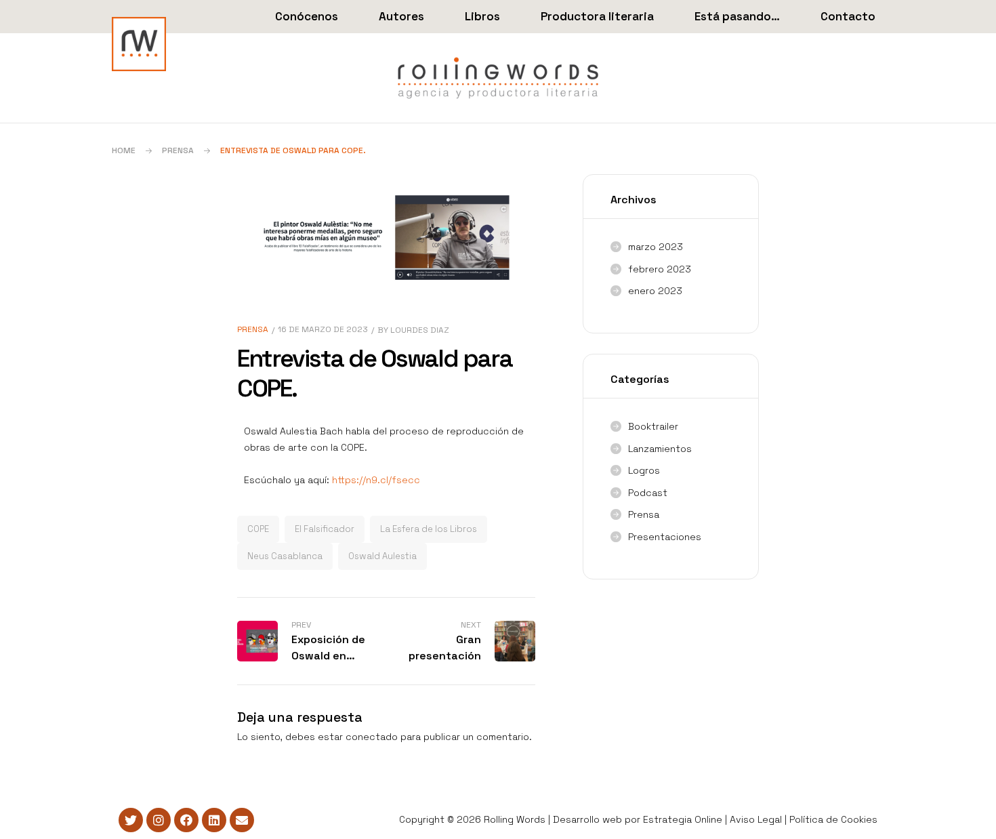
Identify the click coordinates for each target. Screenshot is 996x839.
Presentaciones (664, 537)
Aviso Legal (756, 819)
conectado (372, 737)
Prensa (178, 150)
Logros (644, 470)
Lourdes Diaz (419, 330)
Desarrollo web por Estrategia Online (637, 819)
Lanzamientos (660, 449)
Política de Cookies (833, 819)
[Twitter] (131, 820)
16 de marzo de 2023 (323, 329)
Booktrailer (653, 426)
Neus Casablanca (285, 556)
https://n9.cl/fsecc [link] (376, 480)
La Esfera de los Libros (428, 529)
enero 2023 (655, 291)
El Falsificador (324, 529)
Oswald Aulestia (382, 556)
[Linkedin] (214, 820)
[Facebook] (186, 820)
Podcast (647, 493)
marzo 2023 (655, 247)
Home (124, 150)
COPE (258, 529)
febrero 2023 (659, 269)
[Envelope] (242, 820)
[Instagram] (158, 820)
